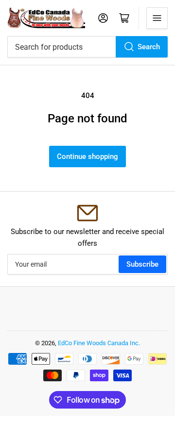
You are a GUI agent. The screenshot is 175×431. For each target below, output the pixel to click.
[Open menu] (157, 18)
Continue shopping (87, 156)
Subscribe (142, 264)
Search (149, 46)
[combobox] (87, 47)
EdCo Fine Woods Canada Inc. (99, 343)
